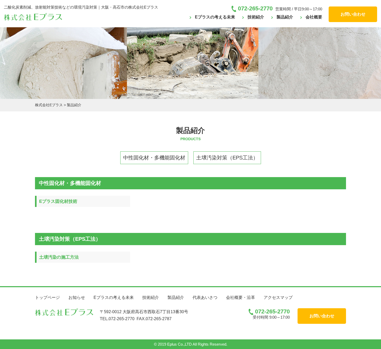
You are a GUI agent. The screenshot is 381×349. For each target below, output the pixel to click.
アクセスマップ (278, 297)
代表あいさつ (205, 297)
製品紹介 (285, 17)
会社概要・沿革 (240, 297)
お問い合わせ (353, 14)
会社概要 (314, 17)
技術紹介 (256, 17)
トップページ (47, 297)
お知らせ (76, 297)
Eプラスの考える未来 (215, 17)
